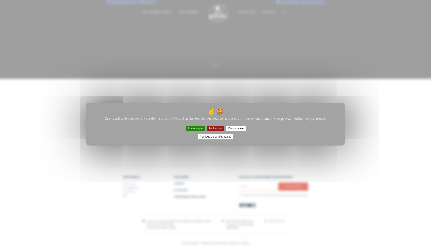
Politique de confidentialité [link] (215, 136)
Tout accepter (196, 128)
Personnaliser (236, 128)
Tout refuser (216, 128)
